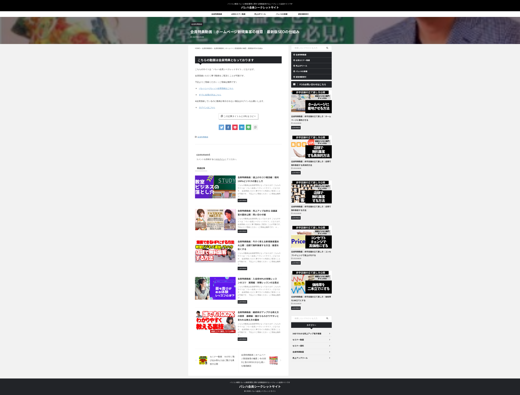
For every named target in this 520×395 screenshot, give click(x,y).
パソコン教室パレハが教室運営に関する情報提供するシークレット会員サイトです (260, 382)
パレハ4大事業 (281, 14)
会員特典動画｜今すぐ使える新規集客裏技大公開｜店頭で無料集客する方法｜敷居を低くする (258, 245)
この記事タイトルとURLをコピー (240, 116)
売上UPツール (260, 14)
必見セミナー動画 (238, 14)
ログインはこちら (207, 107)
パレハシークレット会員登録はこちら (216, 88)
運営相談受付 (303, 14)
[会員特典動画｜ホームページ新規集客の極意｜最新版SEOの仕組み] (241, 127)
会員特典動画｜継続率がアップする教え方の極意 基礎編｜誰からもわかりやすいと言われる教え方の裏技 (258, 316)
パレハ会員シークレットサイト (260, 7)
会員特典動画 (216, 14)
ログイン (221, 159)
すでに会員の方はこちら (210, 94)
